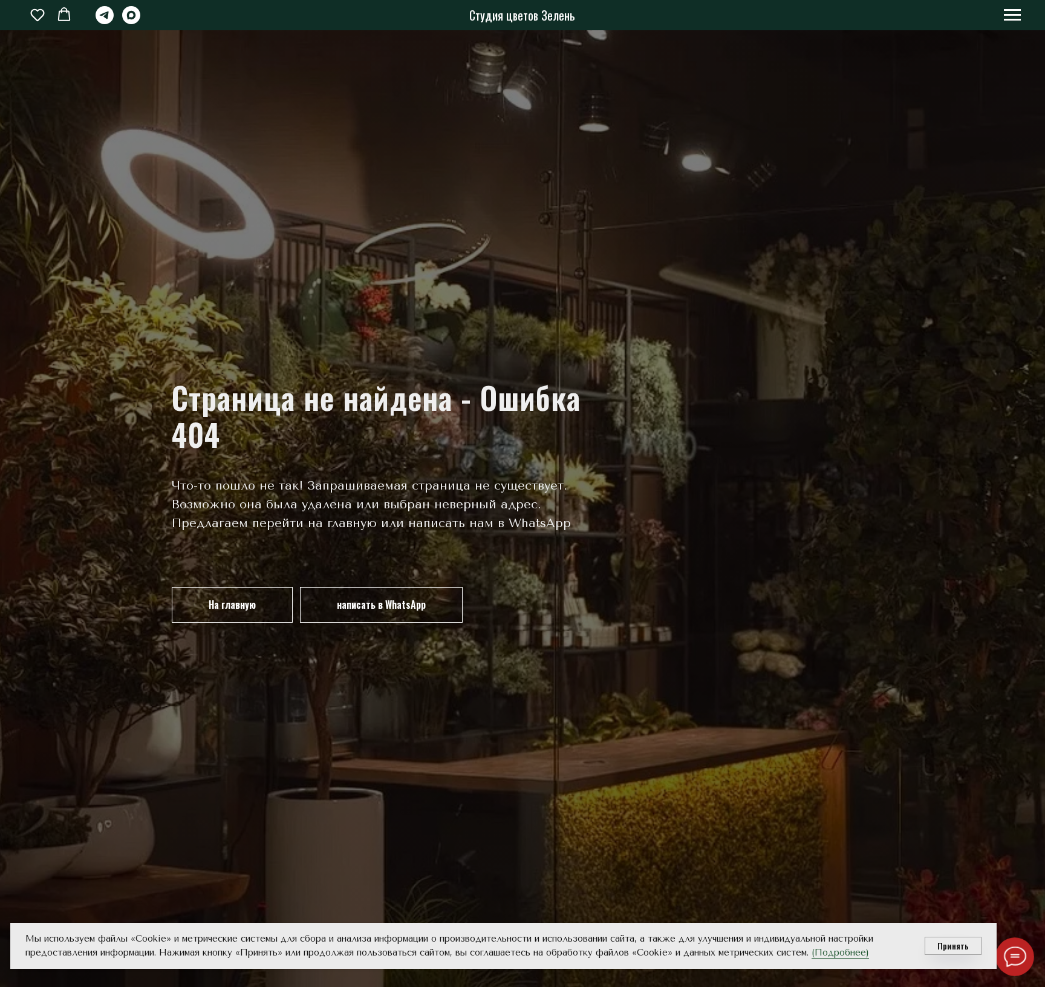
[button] (37, 14)
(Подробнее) (840, 952)
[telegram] (105, 21)
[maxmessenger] (131, 21)
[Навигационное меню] (1012, 15)
